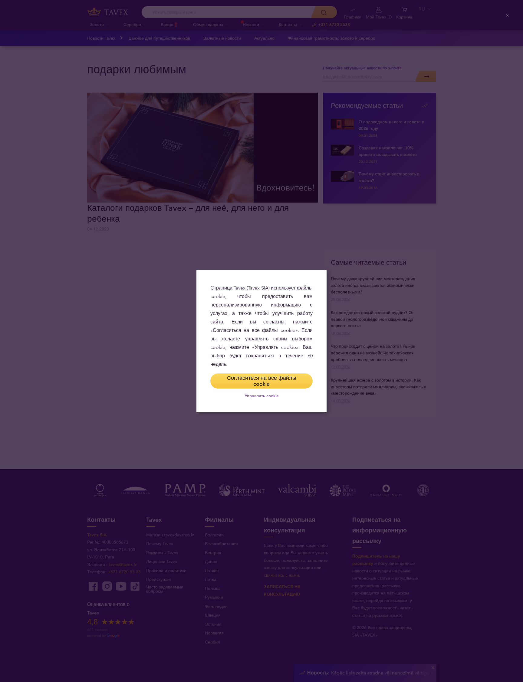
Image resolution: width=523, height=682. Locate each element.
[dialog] (261, 341)
